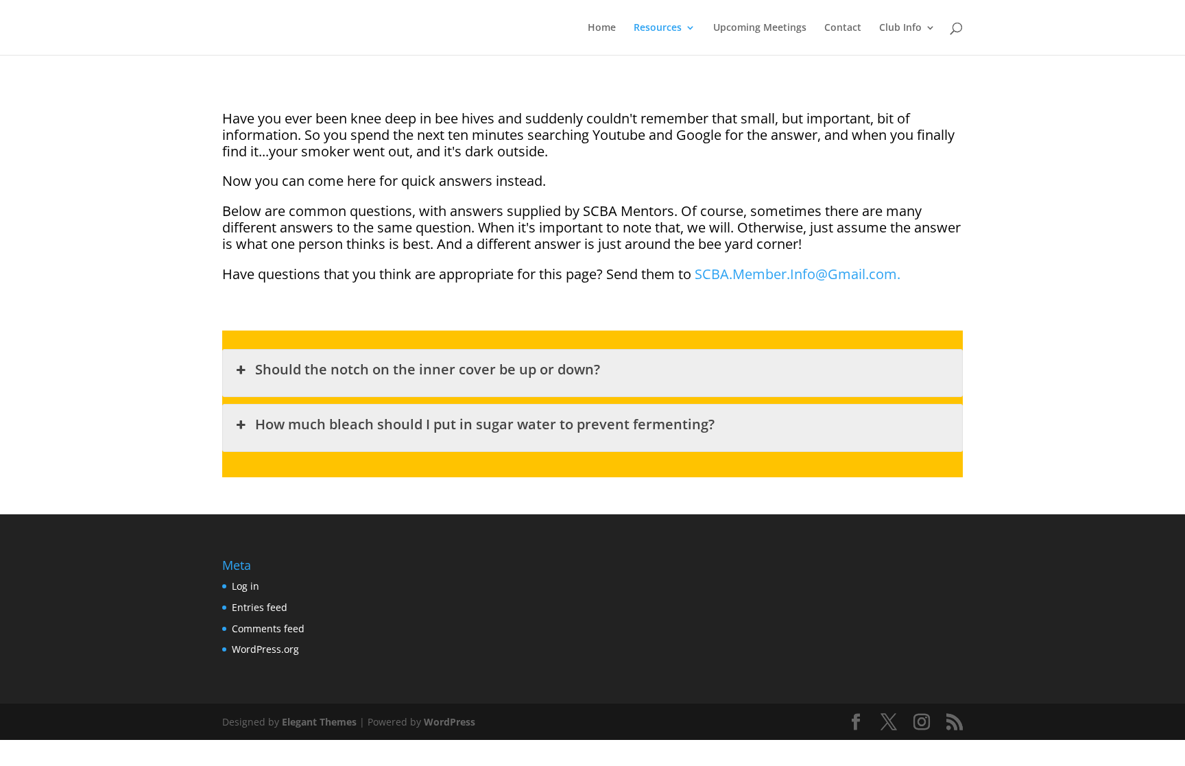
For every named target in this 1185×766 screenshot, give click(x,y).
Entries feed (259, 607)
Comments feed (268, 628)
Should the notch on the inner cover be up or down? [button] (427, 369)
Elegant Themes (319, 721)
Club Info (900, 28)
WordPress (449, 721)
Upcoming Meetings (759, 28)
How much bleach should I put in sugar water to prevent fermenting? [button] (485, 424)
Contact (842, 28)
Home (602, 28)
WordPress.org (265, 649)
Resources (658, 28)
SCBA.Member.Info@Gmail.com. (797, 274)
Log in (245, 586)
